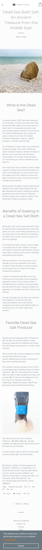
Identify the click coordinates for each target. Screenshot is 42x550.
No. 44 (23, 441)
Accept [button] (21, 546)
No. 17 (14, 372)
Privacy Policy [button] (10, 540)
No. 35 (14, 441)
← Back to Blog (21, 504)
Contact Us (21, 524)
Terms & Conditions (21, 521)
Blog (21, 530)
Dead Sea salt (15, 487)
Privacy (21, 527)
